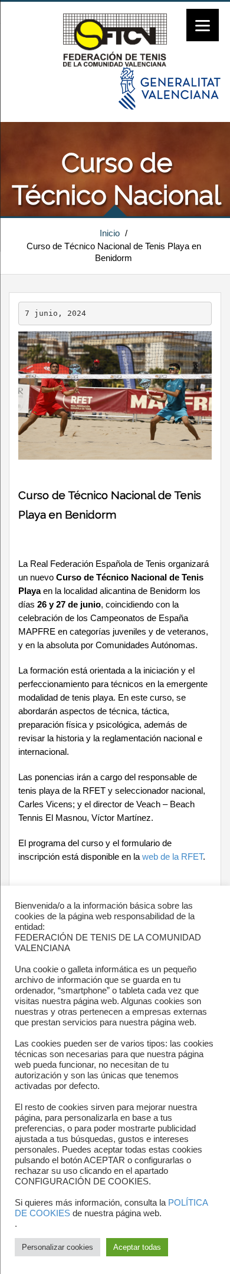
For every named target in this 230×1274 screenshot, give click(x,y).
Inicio (110, 233)
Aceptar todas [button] (137, 1247)
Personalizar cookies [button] (57, 1247)
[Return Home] (114, 39)
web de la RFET (172, 857)
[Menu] (202, 25)
